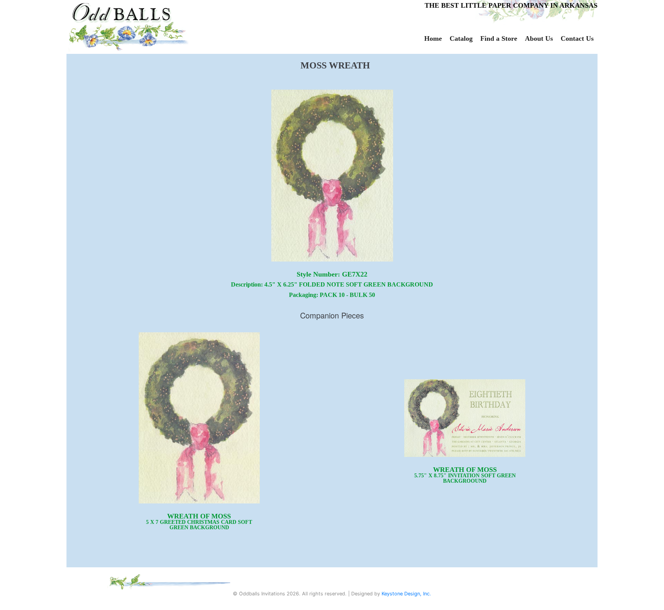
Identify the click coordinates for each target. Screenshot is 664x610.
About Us (539, 38)
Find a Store (498, 38)
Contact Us (577, 38)
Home (433, 38)
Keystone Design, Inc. (406, 594)
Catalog (461, 38)
